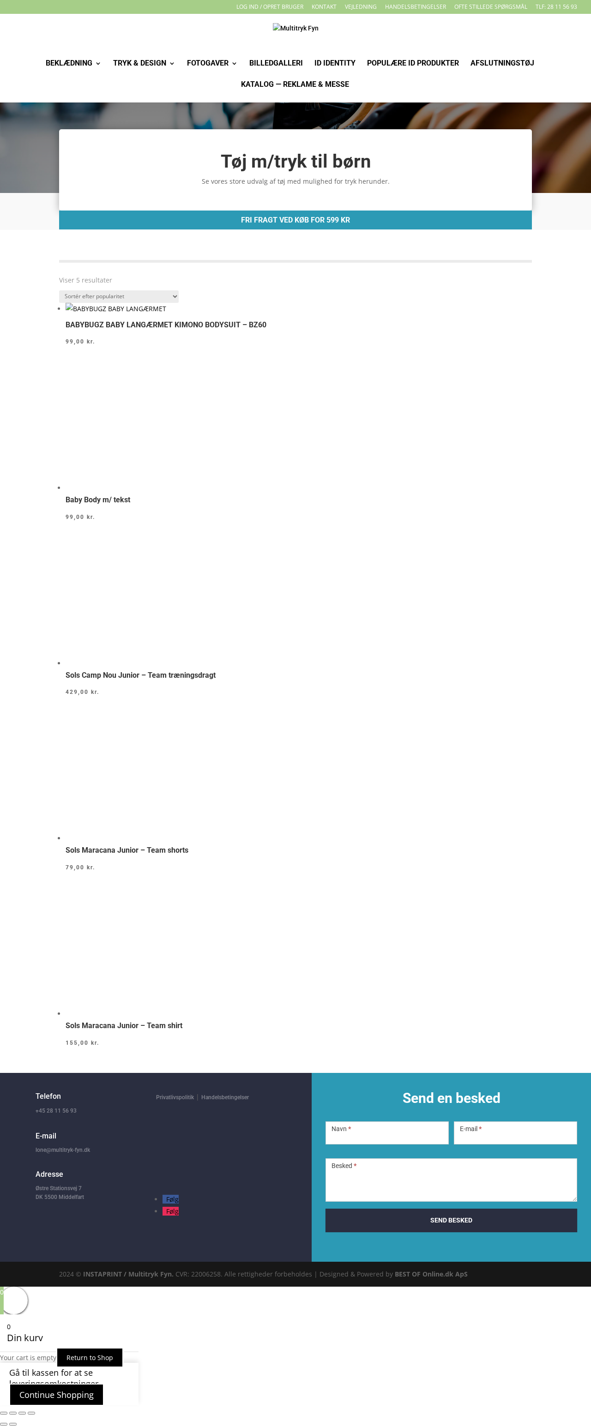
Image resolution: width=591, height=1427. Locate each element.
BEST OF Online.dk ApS (431, 1274)
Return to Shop (89, 1357)
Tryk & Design (139, 63)
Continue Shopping (56, 1394)
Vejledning (361, 7)
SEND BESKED (451, 1220)
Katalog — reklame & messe (295, 85)
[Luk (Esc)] (31, 1413)
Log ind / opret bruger (269, 7)
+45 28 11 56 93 (56, 1111)
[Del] (22, 1413)
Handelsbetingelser (415, 7)
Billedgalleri (276, 63)
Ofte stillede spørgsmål (490, 7)
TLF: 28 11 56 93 (556, 7)
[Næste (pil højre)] (13, 1424)
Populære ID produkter (413, 63)
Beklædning (69, 63)
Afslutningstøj (502, 63)
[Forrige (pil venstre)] (3, 1424)
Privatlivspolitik (175, 1097)
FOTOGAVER (208, 63)
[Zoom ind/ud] (3, 1413)
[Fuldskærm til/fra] (13, 1413)
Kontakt (324, 7)
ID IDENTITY (335, 63)
